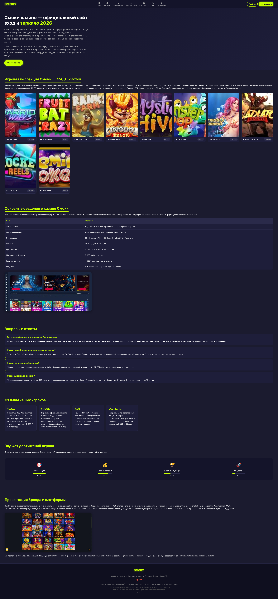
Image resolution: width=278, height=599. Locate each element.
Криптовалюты (143, 5)
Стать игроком (266, 4)
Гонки (153, 5)
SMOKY (11, 4)
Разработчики (161, 5)
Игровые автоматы (131, 5)
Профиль (252, 4)
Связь (99, 5)
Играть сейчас (13, 63)
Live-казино (107, 5)
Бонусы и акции (118, 5)
